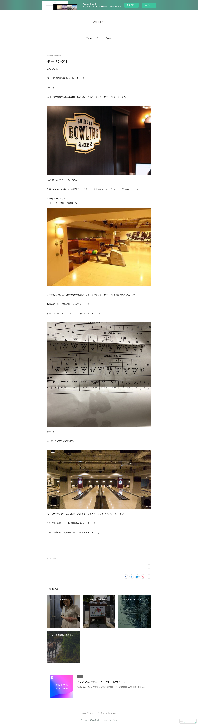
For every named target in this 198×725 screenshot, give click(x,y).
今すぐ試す (131, 5)
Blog (98, 38)
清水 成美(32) (51, 559)
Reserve (109, 38)
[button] (89, 38)
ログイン (149, 5)
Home (89, 38)
